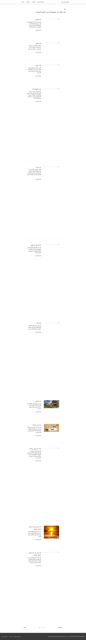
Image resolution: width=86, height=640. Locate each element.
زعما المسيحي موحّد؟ (35, 448)
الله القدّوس (38, 19)
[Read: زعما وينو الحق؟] (51, 427)
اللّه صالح (38, 65)
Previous (60, 627)
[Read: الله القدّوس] (51, 22)
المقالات (33, 2)
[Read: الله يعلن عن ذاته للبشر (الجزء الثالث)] (51, 585)
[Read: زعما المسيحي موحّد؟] (51, 481)
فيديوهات (28, 2)
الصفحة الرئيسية (40, 2)
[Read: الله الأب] (51, 355)
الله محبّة (38, 167)
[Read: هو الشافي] (51, 46)
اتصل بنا (22, 2)
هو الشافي (38, 43)
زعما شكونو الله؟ (36, 89)
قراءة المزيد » (38, 30)
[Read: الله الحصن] (51, 404)
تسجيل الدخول (5, 636)
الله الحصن (38, 401)
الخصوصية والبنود (17, 636)
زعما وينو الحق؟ (37, 425)
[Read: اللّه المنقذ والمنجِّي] (51, 277)
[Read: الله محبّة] (51, 199)
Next (24, 627)
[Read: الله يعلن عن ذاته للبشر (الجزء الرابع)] (51, 532)
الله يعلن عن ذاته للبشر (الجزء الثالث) (35, 554)
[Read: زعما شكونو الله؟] (51, 121)
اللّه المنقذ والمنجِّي (36, 245)
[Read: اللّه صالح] (51, 68)
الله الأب (38, 323)
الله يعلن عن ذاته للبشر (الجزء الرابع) (35, 528)
